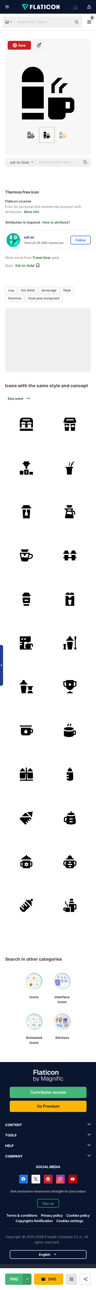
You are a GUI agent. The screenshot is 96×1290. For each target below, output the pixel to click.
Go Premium (48, 1106)
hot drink (28, 290)
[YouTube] (72, 1179)
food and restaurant (44, 298)
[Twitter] (35, 1179)
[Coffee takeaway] (26, 424)
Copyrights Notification (34, 1221)
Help (9, 1146)
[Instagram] (60, 1179)
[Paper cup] (70, 555)
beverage (49, 290)
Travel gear (42, 257)
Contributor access (48, 1092)
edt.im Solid (24, 265)
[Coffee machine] (70, 599)
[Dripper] (26, 555)
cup (11, 290)
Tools (11, 1135)
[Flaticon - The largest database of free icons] (41, 7)
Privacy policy (52, 1215)
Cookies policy (78, 1215)
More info (31, 212)
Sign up (48, 1203)
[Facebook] (23, 1179)
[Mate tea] (70, 468)
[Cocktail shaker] (70, 643)
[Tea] (26, 512)
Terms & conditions (21, 1215)
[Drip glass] (70, 512)
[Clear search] (65, 22)
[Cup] (70, 687)
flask (67, 290)
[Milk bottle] (26, 774)
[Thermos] (70, 905)
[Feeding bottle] (70, 774)
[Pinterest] (48, 1179)
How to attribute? (56, 222)
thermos (15, 298)
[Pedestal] (26, 468)
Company (14, 1156)
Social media (48, 1167)
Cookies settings (69, 1221)
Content (13, 1125)
